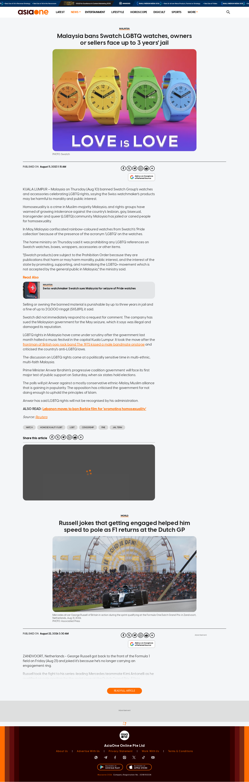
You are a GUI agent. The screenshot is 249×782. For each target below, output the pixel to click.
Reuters (41, 417)
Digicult (159, 12)
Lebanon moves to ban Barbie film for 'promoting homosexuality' (94, 409)
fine (103, 427)
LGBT (72, 427)
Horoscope (138, 12)
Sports (176, 12)
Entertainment (95, 12)
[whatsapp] (140, 168)
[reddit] (146, 168)
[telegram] (135, 168)
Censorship (88, 427)
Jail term (117, 427)
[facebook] (123, 168)
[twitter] (129, 168)
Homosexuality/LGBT (51, 427)
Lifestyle (117, 12)
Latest (60, 12)
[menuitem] (60, 12)
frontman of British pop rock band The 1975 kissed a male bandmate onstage (84, 344)
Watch (29, 427)
